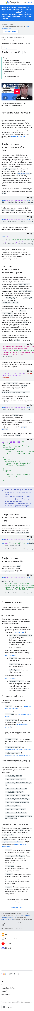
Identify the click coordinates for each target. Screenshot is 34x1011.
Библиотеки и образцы (10, 40)
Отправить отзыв (9, 48)
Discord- (4, 9)
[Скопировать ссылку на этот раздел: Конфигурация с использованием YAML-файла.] (10, 150)
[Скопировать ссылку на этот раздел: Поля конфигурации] (24, 602)
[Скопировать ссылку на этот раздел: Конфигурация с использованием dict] (26, 561)
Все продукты (6, 994)
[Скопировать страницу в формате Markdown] (25, 52)
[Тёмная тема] (27, 197)
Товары (11, 37)
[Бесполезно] (29, 43)
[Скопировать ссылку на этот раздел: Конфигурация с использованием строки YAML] (9, 521)
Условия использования (9, 1002)
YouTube (18, 12)
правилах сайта (6, 921)
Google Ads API (19, 37)
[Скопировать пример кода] (30, 197)
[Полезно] (26, 43)
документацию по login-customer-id (17, 755)
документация (20, 632)
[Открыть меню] (3, 2)
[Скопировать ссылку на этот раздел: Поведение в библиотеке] (26, 696)
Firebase (4, 985)
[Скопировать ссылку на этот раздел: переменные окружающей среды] (3, 763)
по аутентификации (18, 137)
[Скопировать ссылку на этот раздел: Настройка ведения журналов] (30, 824)
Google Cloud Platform (8, 988)
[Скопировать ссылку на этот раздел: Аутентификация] (18, 615)
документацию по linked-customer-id (18, 749)
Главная (4, 37)
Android (4, 979)
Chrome (4, 982)
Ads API (20, 2)
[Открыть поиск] (25, 2)
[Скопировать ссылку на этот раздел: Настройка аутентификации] (3, 116)
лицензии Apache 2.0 (7, 919)
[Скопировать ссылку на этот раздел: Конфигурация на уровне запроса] (3, 735)
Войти (30, 2)
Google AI (4, 991)
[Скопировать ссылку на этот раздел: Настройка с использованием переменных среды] (24, 272)
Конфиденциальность (25, 1002)
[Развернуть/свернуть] (12, 58)
